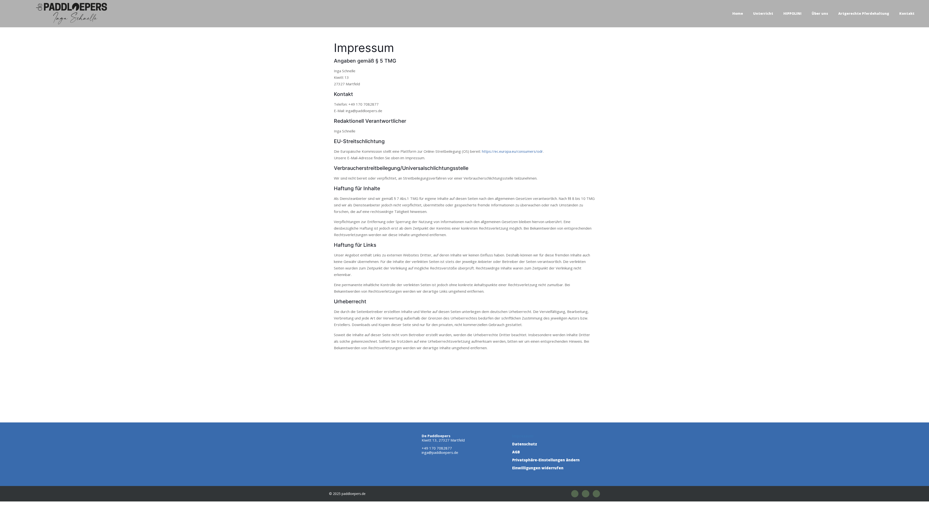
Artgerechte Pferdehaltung (863, 13)
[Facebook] (574, 493)
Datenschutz (524, 444)
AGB (516, 452)
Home (737, 13)
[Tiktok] (596, 493)
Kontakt (906, 13)
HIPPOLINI (792, 13)
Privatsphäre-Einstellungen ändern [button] (546, 459)
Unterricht (763, 13)
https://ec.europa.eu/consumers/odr (512, 151)
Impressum (522, 436)
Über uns (820, 13)
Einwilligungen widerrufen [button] (537, 467)
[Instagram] (585, 493)
